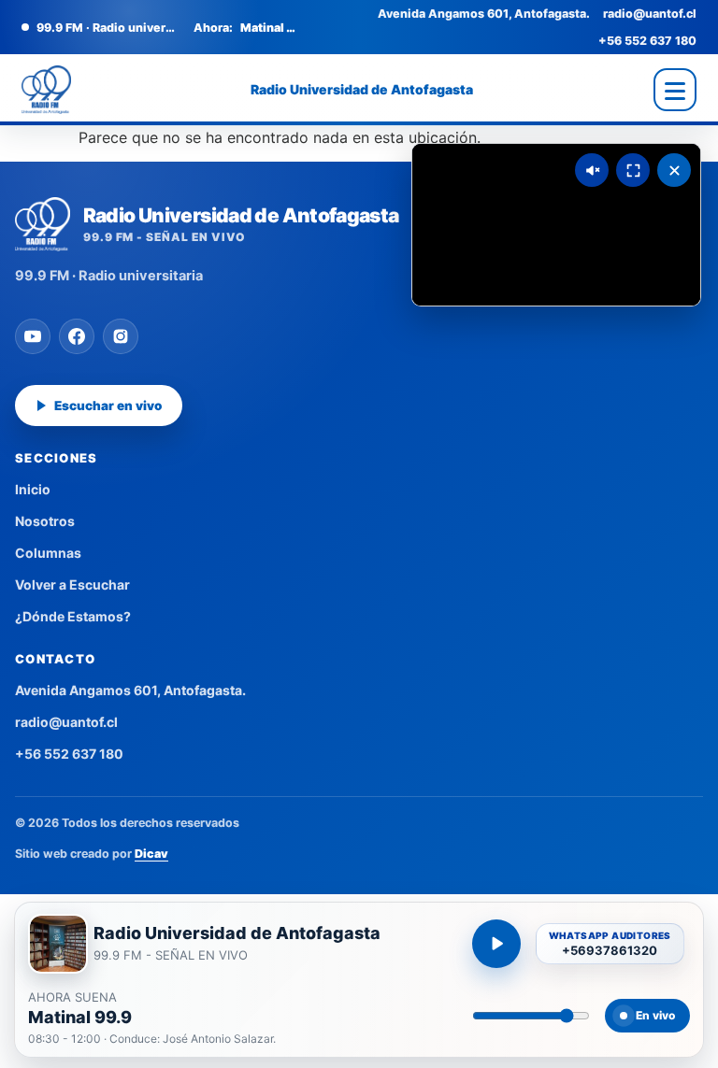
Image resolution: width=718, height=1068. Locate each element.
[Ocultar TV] (674, 170)
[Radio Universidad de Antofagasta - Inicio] (46, 89)
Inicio (32, 489)
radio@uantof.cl (649, 14)
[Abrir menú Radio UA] (674, 89)
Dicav (151, 854)
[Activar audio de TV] (592, 170)
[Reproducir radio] (496, 943)
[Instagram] (120, 336)
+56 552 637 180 (647, 41)
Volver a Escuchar (72, 584)
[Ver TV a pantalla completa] (633, 170)
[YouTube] (32, 336)
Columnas (48, 553)
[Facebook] (76, 336)
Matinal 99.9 (80, 1017)
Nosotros (45, 521)
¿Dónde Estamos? (73, 616)
